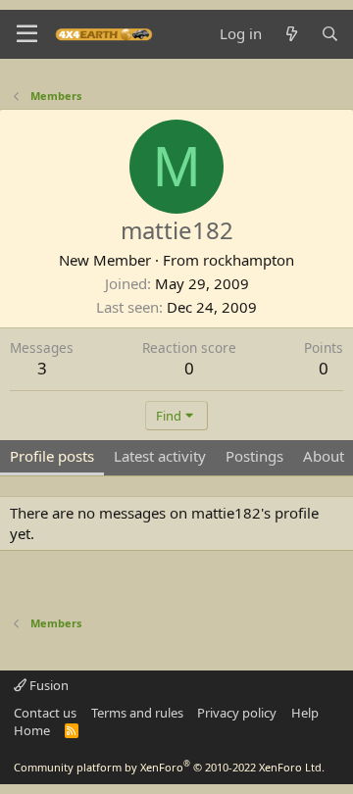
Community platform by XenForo (169, 767)
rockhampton (248, 260)
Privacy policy (237, 712)
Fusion (47, 685)
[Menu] (27, 34)
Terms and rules (137, 712)
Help (305, 712)
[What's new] (291, 34)
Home (32, 730)
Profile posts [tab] (52, 456)
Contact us (45, 712)
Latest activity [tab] (160, 456)
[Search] (330, 34)
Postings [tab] (254, 456)
